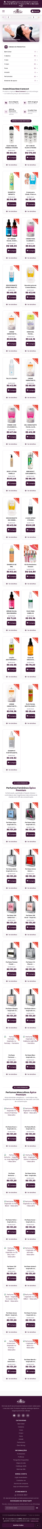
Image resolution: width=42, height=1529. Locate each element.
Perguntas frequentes (21, 1464)
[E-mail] (28, 1420)
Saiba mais (34, 1521)
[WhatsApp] (19, 1420)
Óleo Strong (21, 1450)
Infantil (19, 77)
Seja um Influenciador (21, 1491)
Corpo (19, 68)
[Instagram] (23, 1420)
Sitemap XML (21, 1474)
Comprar (12, 162)
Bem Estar (19, 56)
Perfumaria (19, 81)
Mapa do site (21, 1467)
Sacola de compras (21, 1488)
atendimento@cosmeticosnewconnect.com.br (22, 1502)
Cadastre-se (21, 1485)
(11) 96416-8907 (22, 1499)
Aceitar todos (18, 1525)
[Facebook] (14, 1420)
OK (37, 1512)
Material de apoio (19, 85)
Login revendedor (21, 1482)
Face (19, 73)
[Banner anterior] (8, 19)
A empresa (21, 1458)
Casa (19, 64)
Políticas (21, 1461)
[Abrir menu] (3, 11)
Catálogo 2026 (21, 1471)
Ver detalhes (12, 169)
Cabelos (19, 60)
